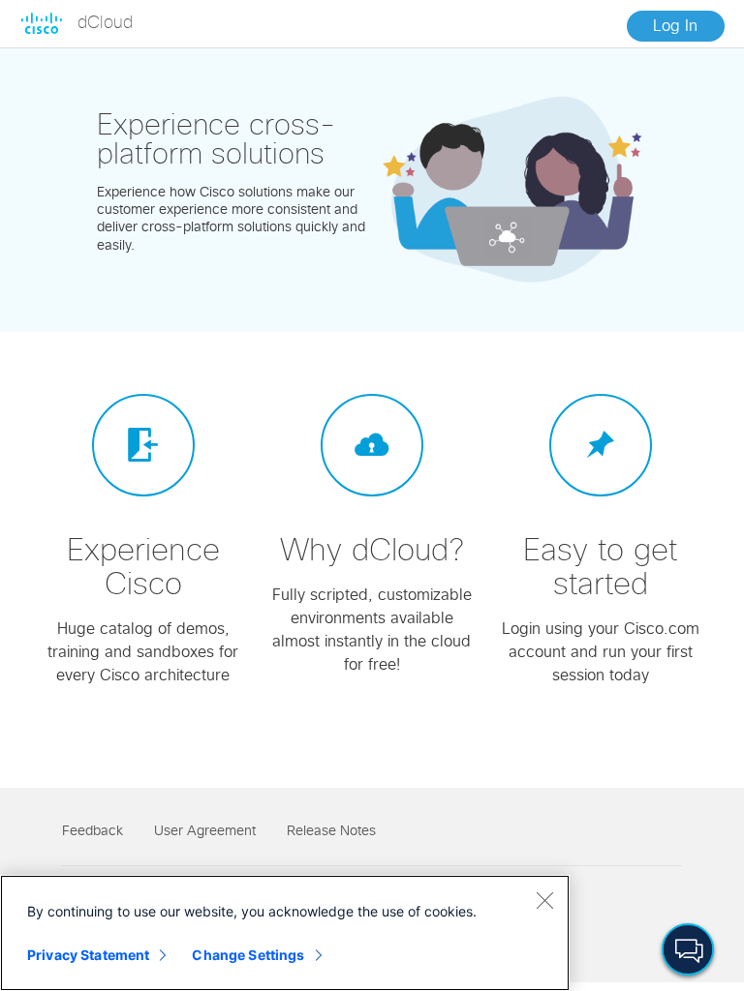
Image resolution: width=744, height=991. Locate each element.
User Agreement (205, 831)
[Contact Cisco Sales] (688, 949)
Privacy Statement (88, 954)
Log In (675, 26)
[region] (285, 933)
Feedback (92, 831)
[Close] (544, 900)
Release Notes (331, 831)
